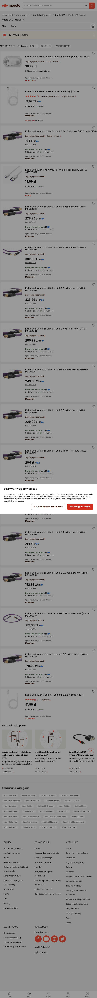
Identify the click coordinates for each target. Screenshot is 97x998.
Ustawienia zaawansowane (48, 506)
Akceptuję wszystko (80, 506)
